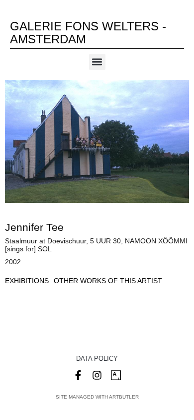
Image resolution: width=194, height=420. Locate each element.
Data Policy (97, 358)
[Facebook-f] (78, 375)
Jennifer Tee (34, 227)
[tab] (27, 281)
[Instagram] (97, 375)
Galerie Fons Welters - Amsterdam (88, 32)
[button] (97, 62)
